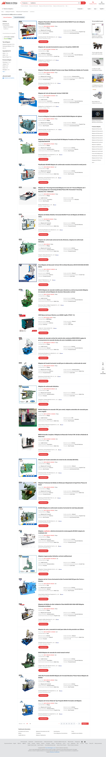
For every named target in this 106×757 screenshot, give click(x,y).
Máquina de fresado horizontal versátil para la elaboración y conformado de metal (62, 363)
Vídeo (20, 21)
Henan (5, 66)
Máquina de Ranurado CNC (98, 138)
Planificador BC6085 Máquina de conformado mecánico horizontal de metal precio (62, 164)
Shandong (6, 62)
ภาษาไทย (82, 743)
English (14, 743)
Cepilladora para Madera (76, 733)
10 (24, 723)
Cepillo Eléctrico (21, 735)
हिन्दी (77, 743)
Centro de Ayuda (24, 741)
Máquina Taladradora (41, 735)
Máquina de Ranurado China (58, 5)
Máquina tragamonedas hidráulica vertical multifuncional (55, 556)
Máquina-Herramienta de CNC (42, 731)
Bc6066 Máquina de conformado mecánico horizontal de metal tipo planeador (60, 508)
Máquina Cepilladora (96, 144)
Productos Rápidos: (24, 5)
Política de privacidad (48, 741)
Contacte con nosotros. (9, 78)
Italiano (52, 743)
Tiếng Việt (91, 743)
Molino (19, 733)
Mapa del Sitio (70, 741)
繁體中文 (24, 743)
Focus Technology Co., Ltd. (50, 747)
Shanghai (6, 69)
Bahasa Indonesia (98, 743)
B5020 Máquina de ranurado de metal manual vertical (54, 652)
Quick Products (40, 745)
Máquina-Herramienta (8, 27)
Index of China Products (61, 745)
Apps (95, 8)
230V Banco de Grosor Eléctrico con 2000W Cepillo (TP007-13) (56, 315)
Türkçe (86, 743)
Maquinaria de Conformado (98, 142)
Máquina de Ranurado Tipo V (98, 149)
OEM (5, 53)
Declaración (31, 741)
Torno (72, 731)
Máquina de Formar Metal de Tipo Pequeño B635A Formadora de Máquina (59, 701)
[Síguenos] (82, 741)
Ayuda (89, 8)
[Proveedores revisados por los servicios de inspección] (9, 36)
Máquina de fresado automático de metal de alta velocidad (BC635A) (58, 459)
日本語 (29, 743)
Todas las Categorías (8, 8)
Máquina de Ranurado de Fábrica (45, 5)
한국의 (64, 743)
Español (38, 743)
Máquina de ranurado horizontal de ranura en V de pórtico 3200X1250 (58, 47)
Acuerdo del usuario (38, 741)
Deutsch (42, 743)
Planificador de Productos (98, 155)
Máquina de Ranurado (33, 5)
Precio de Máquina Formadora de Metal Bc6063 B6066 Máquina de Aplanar (60, 116)
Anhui (5, 67)
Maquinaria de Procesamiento (6, 24)
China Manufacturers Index (50, 745)
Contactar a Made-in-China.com (60, 741)
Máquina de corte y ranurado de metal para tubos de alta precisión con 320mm (61, 629)
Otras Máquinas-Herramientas (60, 733)
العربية (68, 743)
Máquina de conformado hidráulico (48, 386)
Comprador (80, 8)
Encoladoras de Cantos (23, 731)
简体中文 (19, 743)
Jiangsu (6, 64)
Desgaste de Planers (96, 160)
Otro (4, 48)
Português (48, 743)
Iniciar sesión (102, 3)
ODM (5, 55)
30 (27, 723)
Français (33, 743)
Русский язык (58, 743)
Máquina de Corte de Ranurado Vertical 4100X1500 (53, 93)
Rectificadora (57, 731)
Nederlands (73, 743)
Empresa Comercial (8, 44)
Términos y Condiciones (54, 752)
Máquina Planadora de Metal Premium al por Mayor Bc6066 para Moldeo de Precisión (63, 70)
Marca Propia (7, 57)
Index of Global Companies (73, 745)
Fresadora (38, 733)
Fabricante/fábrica (8, 46)
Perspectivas (77, 741)
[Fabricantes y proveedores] (9, 2)
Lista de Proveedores (19, 17)
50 (30, 723)
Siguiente (84, 723)
